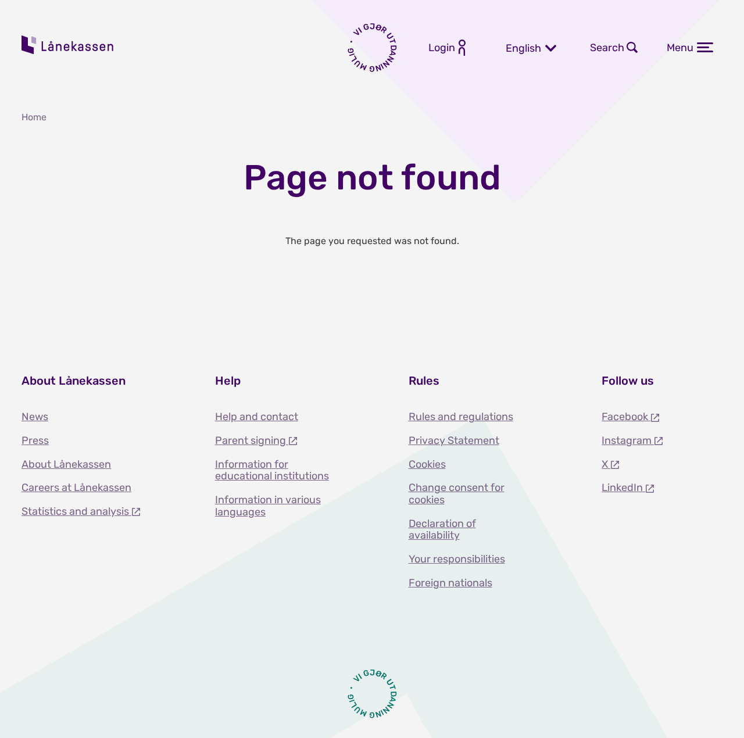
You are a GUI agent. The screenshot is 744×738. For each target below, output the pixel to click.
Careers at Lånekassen (76, 487)
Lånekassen (68, 44)
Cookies (427, 464)
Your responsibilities (457, 559)
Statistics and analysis (76, 511)
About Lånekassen (66, 464)
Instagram (628, 440)
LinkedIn (623, 487)
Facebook (626, 416)
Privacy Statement (454, 440)
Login (441, 47)
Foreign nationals (450, 582)
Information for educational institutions (272, 470)
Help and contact (256, 416)
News (35, 416)
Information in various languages (268, 505)
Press (35, 440)
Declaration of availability (442, 529)
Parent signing (251, 440)
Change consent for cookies (457, 493)
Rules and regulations (461, 416)
